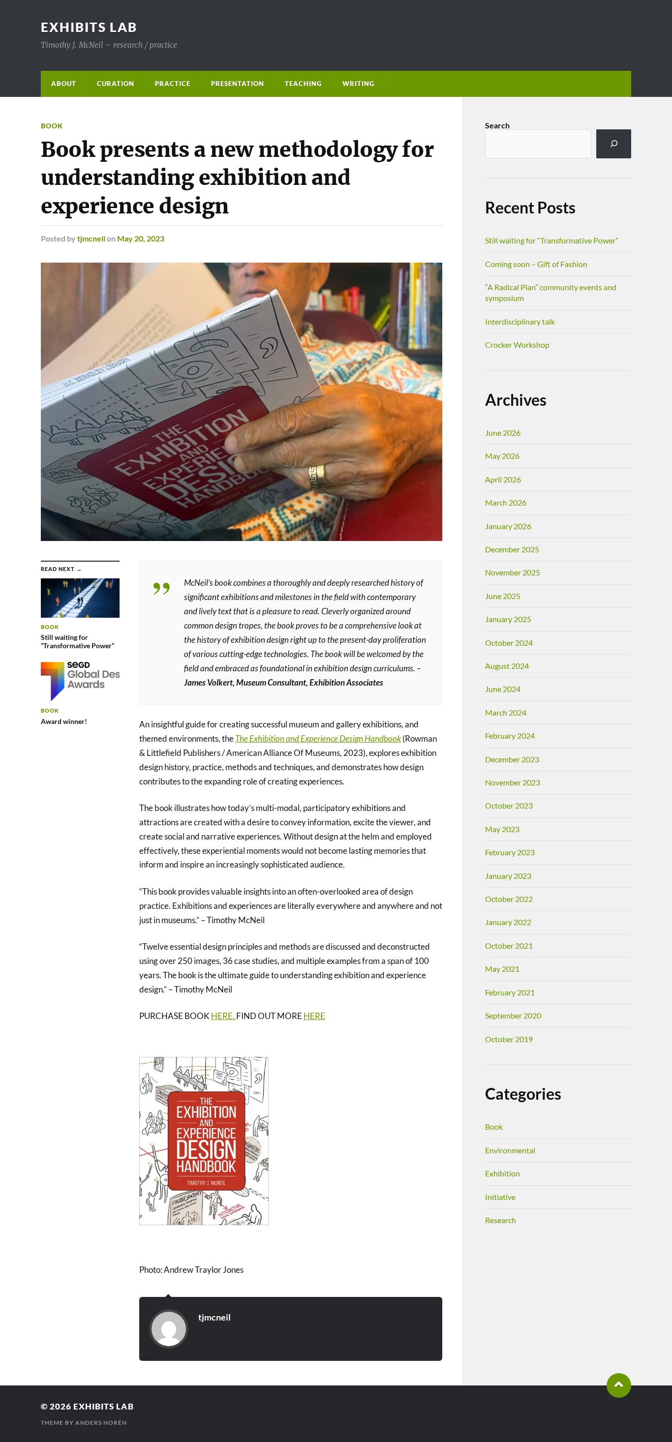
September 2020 (513, 1015)
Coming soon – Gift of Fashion (536, 264)
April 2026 (503, 479)
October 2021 (509, 945)
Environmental (510, 1150)
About (63, 84)
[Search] (613, 143)
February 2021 (510, 992)
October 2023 (509, 805)
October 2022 (509, 898)
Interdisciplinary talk (520, 321)
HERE (314, 1016)
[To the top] (619, 1385)
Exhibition (502, 1173)
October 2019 (509, 1039)
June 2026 (502, 432)
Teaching (303, 84)
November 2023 (512, 782)
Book (52, 125)
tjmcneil (91, 238)
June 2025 (502, 596)
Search (497, 125)
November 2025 (512, 572)
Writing (358, 84)
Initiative (500, 1197)
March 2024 (505, 712)
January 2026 (508, 526)
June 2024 (502, 688)
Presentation (237, 84)
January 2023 (508, 875)
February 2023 (510, 852)
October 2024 (509, 642)
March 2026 (505, 502)
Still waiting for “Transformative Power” (551, 240)
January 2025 (508, 619)
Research (500, 1220)
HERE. (223, 1016)
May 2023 (502, 829)
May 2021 (502, 968)
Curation (115, 84)
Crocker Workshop (517, 344)
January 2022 (508, 922)
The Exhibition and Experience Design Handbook (318, 738)
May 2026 (502, 455)
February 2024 (510, 735)
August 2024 (507, 665)
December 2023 (512, 759)
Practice (172, 84)
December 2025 (512, 549)
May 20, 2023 (140, 238)
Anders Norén (101, 1422)
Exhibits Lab (89, 27)
